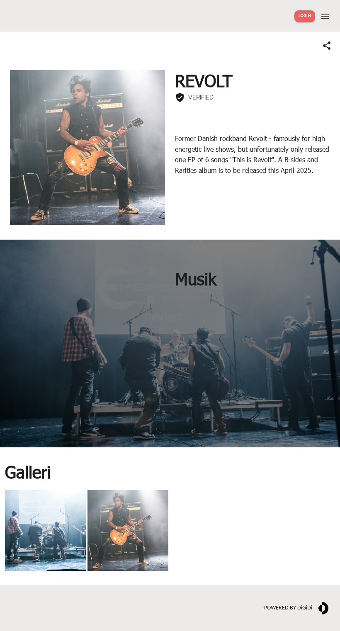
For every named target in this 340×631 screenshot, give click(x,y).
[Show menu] (325, 16)
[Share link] (327, 46)
